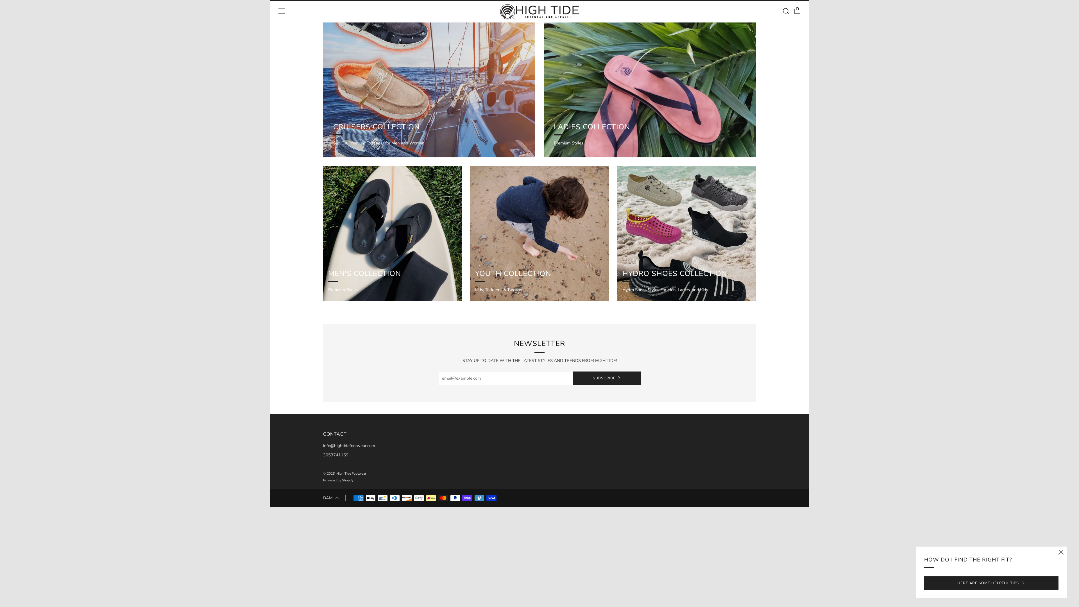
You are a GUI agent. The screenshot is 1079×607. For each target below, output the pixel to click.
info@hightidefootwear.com (349, 446)
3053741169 (335, 455)
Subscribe (604, 378)
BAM (328, 498)
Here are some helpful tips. (988, 583)
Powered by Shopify (338, 480)
